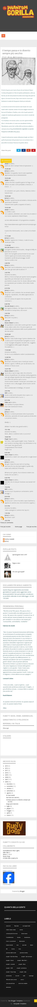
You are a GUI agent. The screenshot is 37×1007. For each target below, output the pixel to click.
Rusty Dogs (6, 856)
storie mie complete (22, 983)
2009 (6, 775)
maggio (9, 811)
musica (13, 948)
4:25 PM (7, 321)
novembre (10, 786)
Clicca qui (6, 728)
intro (18, 945)
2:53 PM (7, 391)
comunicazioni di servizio (12, 933)
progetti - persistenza (22, 968)
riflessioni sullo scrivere (11, 979)
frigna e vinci (16, 563)
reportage (31, 975)
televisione (8, 987)
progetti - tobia (23, 971)
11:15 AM (8, 236)
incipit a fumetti (9, 945)
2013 (6, 766)
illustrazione (22, 941)
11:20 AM (8, 245)
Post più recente (5, 527)
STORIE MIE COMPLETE (10, 858)
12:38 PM (8, 357)
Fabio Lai (7, 402)
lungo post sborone (12, 804)
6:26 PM (7, 478)
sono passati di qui (10, 983)
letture (31, 945)
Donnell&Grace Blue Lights (11, 850)
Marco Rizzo (8, 455)
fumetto (18, 937)
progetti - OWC (9, 968)
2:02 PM (7, 520)
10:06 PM (8, 437)
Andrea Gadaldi (9, 539)
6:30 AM (7, 452)
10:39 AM (8, 196)
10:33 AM (8, 178)
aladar (7, 164)
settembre (10, 791)
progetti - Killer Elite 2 (22, 960)
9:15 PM (7, 506)
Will (6, 393)
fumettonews (27, 937)
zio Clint (14, 93)
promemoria (9, 975)
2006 (6, 782)
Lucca (20, 140)
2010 (6, 773)
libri (7, 948)
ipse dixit (24, 945)
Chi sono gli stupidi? (18, 572)
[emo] (6, 171)
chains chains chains (11, 929)
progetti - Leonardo (10, 964)
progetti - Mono (22, 964)
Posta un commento (6, 522)
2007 (6, 779)
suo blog (10, 129)
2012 (6, 768)
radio (24, 975)
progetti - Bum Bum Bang (12, 956)
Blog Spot (16, 131)
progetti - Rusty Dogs (11, 971)
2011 (6, 770)
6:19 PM (7, 288)
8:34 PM (7, 496)
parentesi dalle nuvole (11, 952)
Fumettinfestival (9, 937)
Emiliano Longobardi (7, 870)
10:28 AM (8, 169)
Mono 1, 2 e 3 (7, 854)
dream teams (24, 933)
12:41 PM (8, 369)
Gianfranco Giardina (12, 112)
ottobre (9, 788)
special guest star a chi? (19, 555)
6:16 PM (7, 460)
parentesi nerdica (24, 952)
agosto (9, 793)
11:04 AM (8, 350)
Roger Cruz (8, 439)
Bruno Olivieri (9, 323)
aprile (8, 813)
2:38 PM (7, 410)
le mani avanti (10, 795)
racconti (17, 975)
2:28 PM (7, 263)
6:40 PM (7, 304)
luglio (8, 806)
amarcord (8, 925)
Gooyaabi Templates (20, 1004)
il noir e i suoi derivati (11, 941)
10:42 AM (8, 207)
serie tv (22, 979)
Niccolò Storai (9, 247)
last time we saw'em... (13, 797)
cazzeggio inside (26, 925)
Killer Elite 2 (6, 852)
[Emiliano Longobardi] (8, 877)
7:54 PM (7, 487)
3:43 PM (7, 313)
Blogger (22, 891)
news (19, 948)
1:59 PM (7, 513)
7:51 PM (7, 429)
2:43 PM (7, 272)
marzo (9, 815)
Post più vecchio (31, 527)
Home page (18, 527)
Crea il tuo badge (7, 884)
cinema (21, 929)
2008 (6, 777)
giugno (9, 808)
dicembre (10, 784)
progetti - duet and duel (26, 956)
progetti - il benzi (10, 960)
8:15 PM (7, 400)
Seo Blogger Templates (15, 1001)
